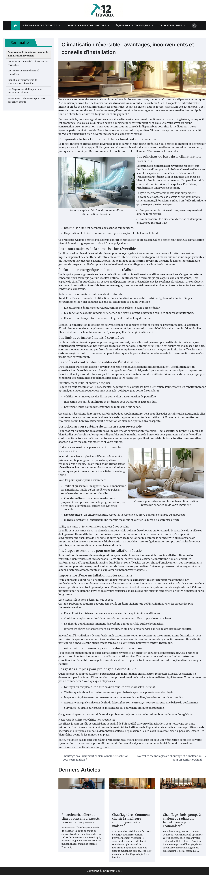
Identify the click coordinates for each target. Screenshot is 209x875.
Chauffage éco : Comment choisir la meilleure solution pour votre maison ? (131, 820)
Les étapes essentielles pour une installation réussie (25, 91)
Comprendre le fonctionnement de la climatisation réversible (28, 54)
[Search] (194, 25)
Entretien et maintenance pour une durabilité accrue (26, 100)
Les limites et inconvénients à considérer (23, 72)
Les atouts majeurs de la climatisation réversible (28, 63)
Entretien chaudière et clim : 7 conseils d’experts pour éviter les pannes (81, 818)
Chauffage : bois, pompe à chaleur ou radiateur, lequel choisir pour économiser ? (182, 820)
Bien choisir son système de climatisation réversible (22, 82)
